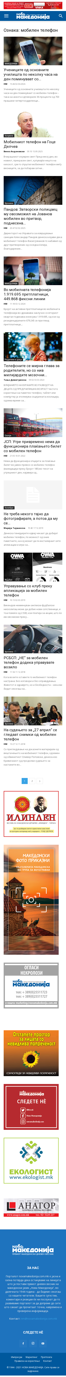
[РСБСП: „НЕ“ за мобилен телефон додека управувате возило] (33, 639)
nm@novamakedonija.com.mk (39, 1318)
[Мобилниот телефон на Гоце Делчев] (33, 123)
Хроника (9, 203)
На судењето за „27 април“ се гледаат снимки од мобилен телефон (30, 734)
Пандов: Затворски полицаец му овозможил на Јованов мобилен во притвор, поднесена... (30, 216)
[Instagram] (33, 1343)
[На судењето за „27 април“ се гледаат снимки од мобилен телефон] (33, 711)
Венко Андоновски (14, 151)
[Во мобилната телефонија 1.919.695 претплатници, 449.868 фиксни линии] (33, 271)
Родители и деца (13, 359)
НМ (5, 84)
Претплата (46, 1357)
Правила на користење (27, 1361)
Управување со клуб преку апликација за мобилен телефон (28, 590)
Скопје (8, 435)
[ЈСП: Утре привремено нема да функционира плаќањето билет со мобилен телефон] (33, 422)
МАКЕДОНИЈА (11, 63)
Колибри (9, 507)
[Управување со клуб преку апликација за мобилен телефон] (33, 567)
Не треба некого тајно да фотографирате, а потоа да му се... (31, 518)
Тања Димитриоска (15, 379)
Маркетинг (31, 1357)
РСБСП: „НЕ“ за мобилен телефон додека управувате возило (29, 662)
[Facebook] (23, 1343)
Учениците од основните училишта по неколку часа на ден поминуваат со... (31, 74)
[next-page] (40, 781)
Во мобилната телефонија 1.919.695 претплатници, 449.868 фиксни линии (27, 294)
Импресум (16, 1357)
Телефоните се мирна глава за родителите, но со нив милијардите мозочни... (31, 370)
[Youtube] (43, 1343)
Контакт (47, 1361)
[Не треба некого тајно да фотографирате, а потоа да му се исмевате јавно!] (33, 494)
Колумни (9, 135)
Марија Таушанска (14, 528)
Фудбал (8, 579)
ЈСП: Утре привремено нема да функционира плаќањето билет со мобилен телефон (32, 446)
